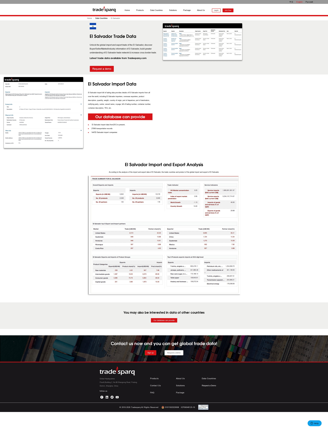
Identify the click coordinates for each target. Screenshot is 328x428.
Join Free (228, 10)
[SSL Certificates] (202, 409)
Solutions (173, 10)
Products (140, 10)
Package (187, 10)
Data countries (209, 378)
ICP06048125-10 (188, 407)
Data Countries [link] (101, 18)
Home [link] (89, 18)
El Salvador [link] (115, 18)
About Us (201, 10)
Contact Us (155, 385)
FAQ (152, 393)
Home (127, 10)
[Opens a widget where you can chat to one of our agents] (315, 423)
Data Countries (156, 10)
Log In (216, 10)
